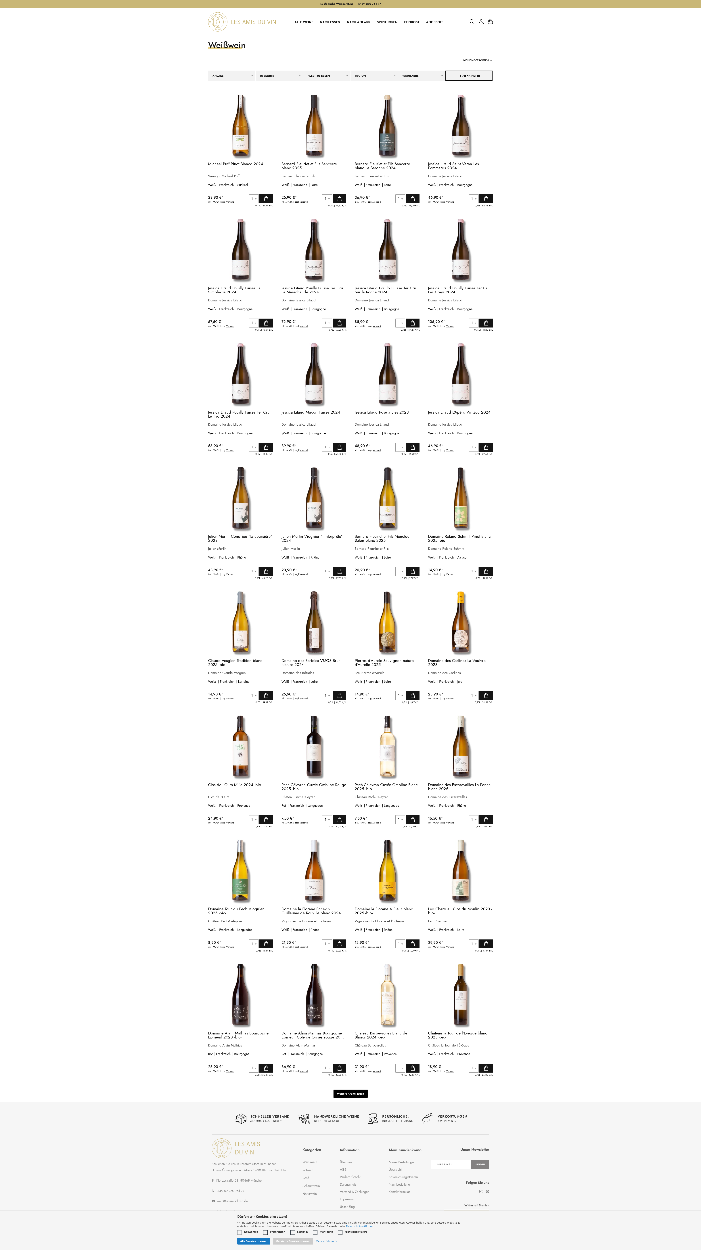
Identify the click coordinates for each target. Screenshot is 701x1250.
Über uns (346, 1162)
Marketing (326, 1231)
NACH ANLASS (358, 22)
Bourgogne (464, 185)
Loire (314, 185)
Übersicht (395, 1169)
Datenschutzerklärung (359, 1226)
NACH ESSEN (330, 22)
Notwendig (251, 1231)
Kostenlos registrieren (403, 1177)
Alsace (461, 557)
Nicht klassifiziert (356, 1231)
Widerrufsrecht (350, 1177)
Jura (459, 681)
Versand (230, 202)
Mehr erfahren (325, 1241)
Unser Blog (347, 1206)
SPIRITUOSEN (387, 22)
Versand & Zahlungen (354, 1191)
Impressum (347, 1199)
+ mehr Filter (470, 76)
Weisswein (309, 1162)
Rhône (241, 557)
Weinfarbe (410, 76)
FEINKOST (412, 22)
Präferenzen (277, 1231)
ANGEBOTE (434, 22)
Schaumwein (311, 1186)
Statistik (302, 1231)
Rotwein (307, 1170)
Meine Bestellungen (402, 1162)
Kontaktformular (399, 1191)
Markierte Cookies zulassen (293, 1241)
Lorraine (243, 681)
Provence (243, 805)
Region (360, 76)
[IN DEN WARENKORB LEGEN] (266, 198)
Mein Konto (481, 21)
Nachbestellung (399, 1184)
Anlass (217, 76)
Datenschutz (348, 1184)
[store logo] (242, 22)
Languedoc (315, 805)
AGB (343, 1169)
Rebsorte (267, 76)
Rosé (305, 1178)
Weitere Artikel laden (350, 1093)
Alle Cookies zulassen (253, 1241)
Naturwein (309, 1193)
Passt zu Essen (318, 76)
